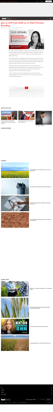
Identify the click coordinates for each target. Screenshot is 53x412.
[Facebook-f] (37, 399)
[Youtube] (43, 399)
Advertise (5, 402)
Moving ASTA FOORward (40, 125)
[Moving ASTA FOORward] (44, 124)
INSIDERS (3, 161)
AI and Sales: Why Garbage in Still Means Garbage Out (40, 186)
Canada (14, 18)
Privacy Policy (15, 402)
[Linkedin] (41, 399)
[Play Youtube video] (26, 88)
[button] (50, 18)
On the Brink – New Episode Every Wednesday (9, 1)
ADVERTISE (41, 1)
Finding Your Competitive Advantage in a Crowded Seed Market (41, 289)
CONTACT (37, 1)
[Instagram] (40, 399)
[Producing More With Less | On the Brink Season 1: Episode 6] (26, 119)
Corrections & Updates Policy (22, 402)
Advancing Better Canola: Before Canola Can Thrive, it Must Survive (40, 170)
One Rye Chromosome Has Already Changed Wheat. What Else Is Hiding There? (40, 308)
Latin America (3, 394)
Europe (2, 392)
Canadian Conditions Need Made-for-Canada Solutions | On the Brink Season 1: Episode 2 (8, 122)
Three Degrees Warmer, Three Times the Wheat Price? (40, 343)
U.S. (1, 387)
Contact (10, 402)
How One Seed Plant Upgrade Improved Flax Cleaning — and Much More (41, 220)
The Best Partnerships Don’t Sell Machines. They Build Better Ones (40, 203)
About (2, 402)
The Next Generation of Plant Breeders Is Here (39, 326)
